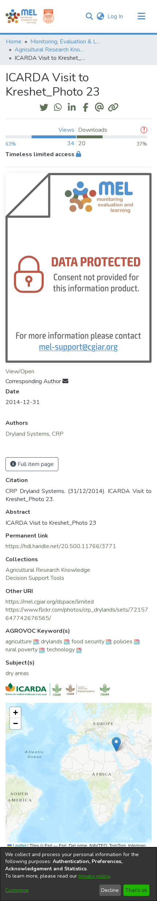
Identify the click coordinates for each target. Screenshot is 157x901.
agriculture (18, 642)
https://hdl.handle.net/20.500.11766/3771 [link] (60, 546)
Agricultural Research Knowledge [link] (51, 50)
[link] (47, 570)
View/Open (19, 371)
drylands (51, 642)
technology (61, 650)
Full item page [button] (35, 464)
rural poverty (21, 650)
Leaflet (19, 845)
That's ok (136, 890)
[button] (89, 16)
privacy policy (94, 876)
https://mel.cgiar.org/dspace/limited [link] (49, 602)
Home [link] (14, 42)
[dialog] (78, 874)
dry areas (17, 673)
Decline (110, 890)
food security (88, 642)
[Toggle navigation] (141, 16)
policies (123, 642)
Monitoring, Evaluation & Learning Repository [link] (66, 42)
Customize (17, 890)
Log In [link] (115, 16)
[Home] (21, 16)
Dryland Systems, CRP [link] (34, 434)
